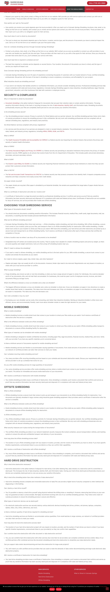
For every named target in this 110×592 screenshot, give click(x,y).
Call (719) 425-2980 (97, 3)
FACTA (61, 131)
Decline (59, 589)
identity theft (68, 105)
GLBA (54, 131)
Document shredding (12, 103)
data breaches (59, 105)
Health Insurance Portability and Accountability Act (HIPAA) (27, 140)
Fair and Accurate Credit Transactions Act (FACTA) (24, 174)
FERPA (49, 131)
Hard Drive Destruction (45, 577)
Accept (52, 589)
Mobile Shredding (44, 573)
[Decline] (107, 588)
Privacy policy (103, 586)
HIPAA (44, 131)
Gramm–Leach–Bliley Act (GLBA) (18, 164)
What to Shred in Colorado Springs (85, 573)
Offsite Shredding (44, 580)
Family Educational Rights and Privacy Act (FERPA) (25, 151)
